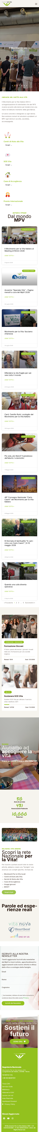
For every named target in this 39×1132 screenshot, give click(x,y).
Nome (4, 979)
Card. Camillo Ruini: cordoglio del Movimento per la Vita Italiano (19, 415)
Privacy (26, 998)
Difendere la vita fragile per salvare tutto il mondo (18, 374)
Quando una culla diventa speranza (15, 585)
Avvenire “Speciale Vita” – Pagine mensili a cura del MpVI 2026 (19, 291)
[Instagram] (12, 1118)
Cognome (6, 987)
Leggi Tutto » (9, 255)
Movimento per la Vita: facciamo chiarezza (18, 332)
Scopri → (8, 145)
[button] (36, 4)
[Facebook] (4, 1118)
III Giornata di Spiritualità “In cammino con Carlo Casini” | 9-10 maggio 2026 (19, 543)
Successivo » (30, 603)
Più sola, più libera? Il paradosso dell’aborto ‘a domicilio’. (18, 457)
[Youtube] (8, 1118)
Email (4, 972)
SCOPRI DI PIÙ (19, 64)
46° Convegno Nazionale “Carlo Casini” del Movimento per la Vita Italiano (19, 499)
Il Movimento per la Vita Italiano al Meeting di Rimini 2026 (19, 250)
